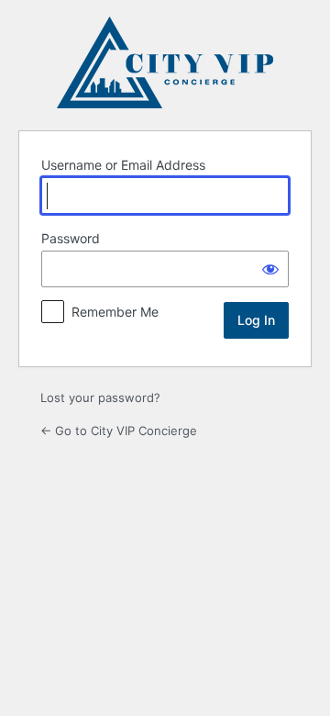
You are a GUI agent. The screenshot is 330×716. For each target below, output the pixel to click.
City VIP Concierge (165, 62)
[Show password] (270, 269)
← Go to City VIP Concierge (118, 430)
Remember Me (115, 311)
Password (70, 238)
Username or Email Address (123, 165)
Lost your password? (100, 397)
